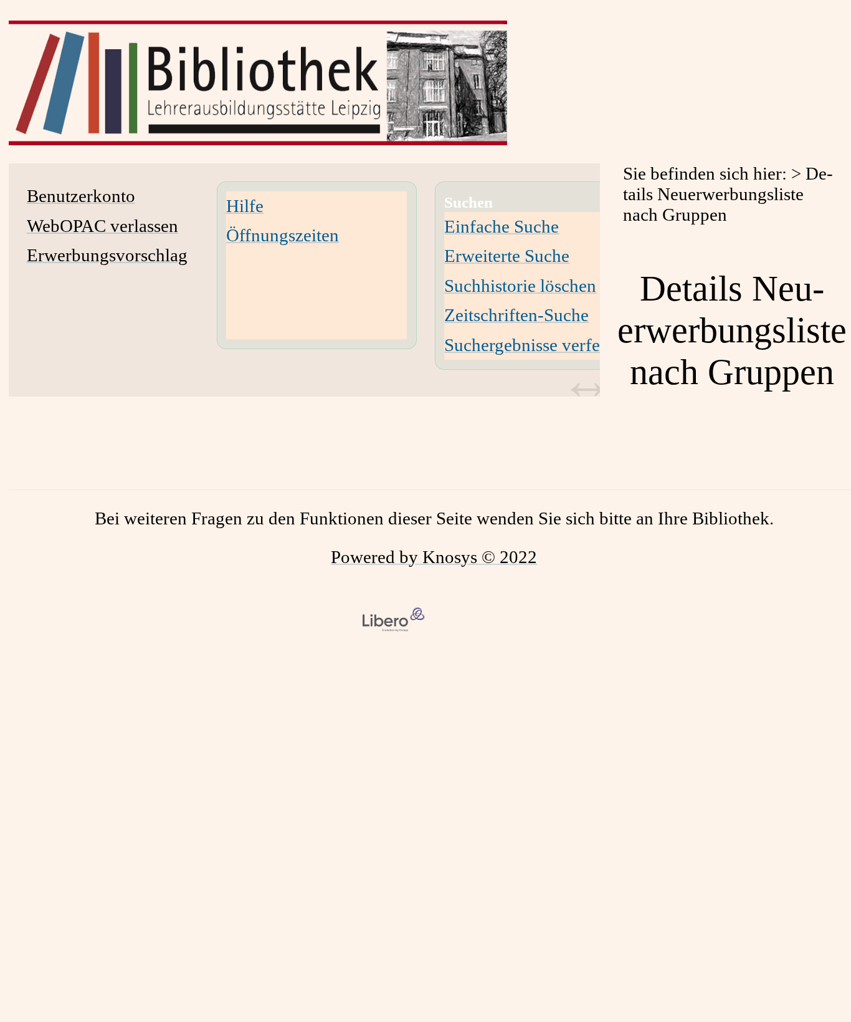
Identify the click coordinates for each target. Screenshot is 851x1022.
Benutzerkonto (81, 196)
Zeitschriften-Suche (516, 315)
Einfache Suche (501, 226)
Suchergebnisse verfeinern (541, 345)
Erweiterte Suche (506, 256)
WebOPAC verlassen (102, 226)
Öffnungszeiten (282, 235)
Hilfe (245, 206)
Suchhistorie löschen (520, 286)
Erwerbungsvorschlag (107, 255)
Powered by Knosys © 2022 (434, 557)
